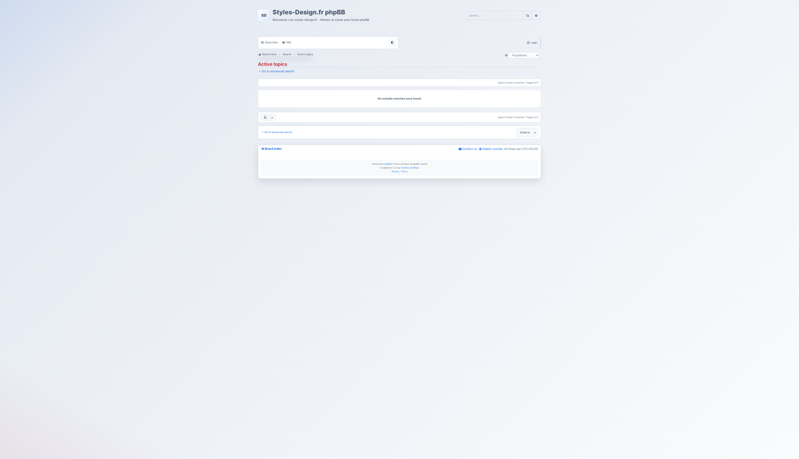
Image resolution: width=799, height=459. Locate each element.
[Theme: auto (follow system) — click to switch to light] (392, 42)
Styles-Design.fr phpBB (309, 12)
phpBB (388, 164)
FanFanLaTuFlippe (410, 167)
